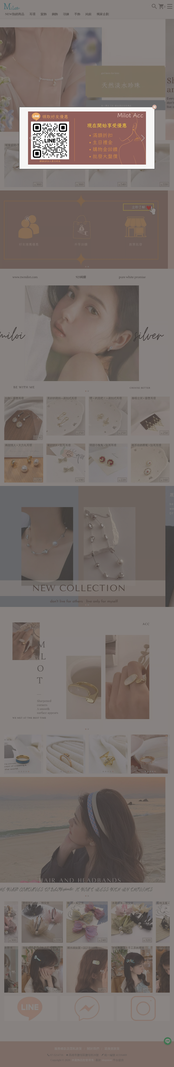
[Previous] (31, 138)
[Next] (143, 138)
